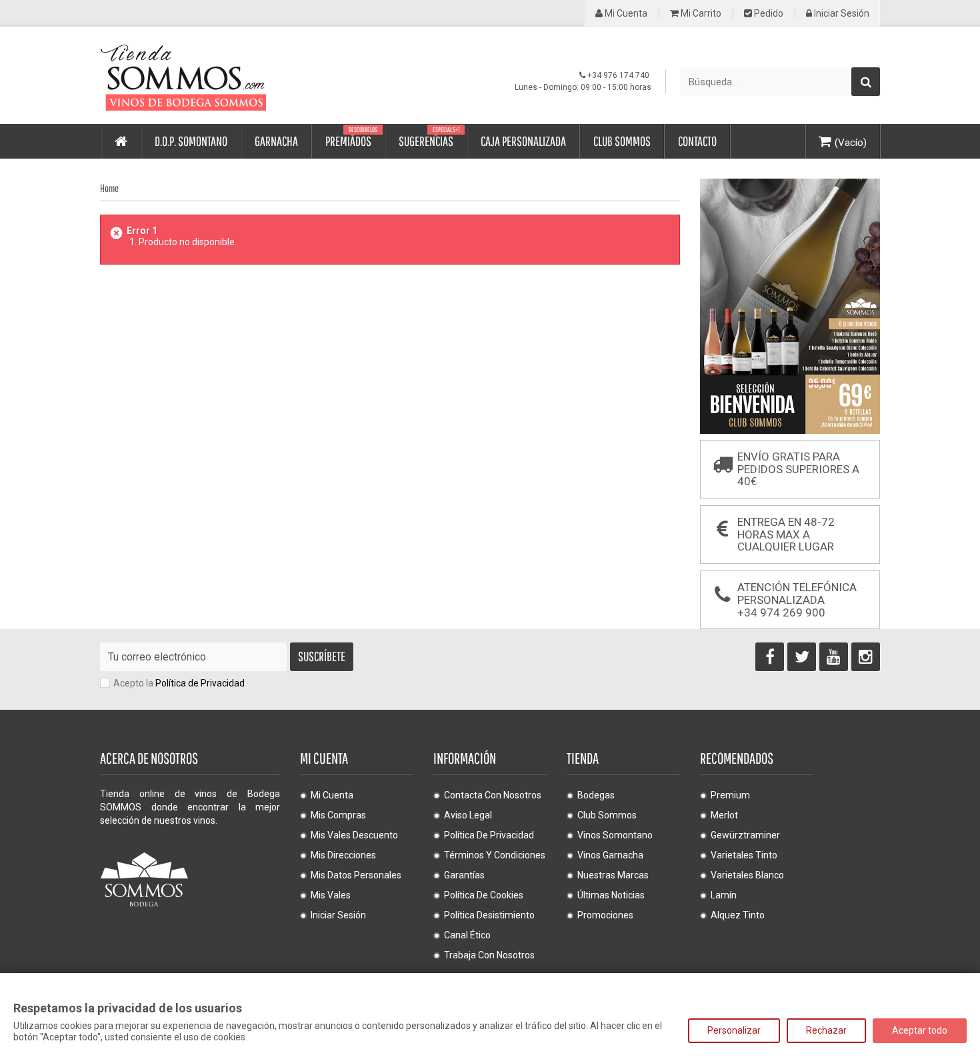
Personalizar (734, 1030)
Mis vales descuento (354, 835)
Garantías (464, 875)
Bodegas (596, 795)
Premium (730, 795)
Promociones (605, 915)
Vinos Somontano (615, 835)
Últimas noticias (611, 895)
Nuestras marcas (613, 875)
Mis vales (331, 895)
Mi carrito (700, 14)
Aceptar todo (919, 1030)
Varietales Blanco (747, 875)
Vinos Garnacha (610, 855)
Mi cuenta (625, 14)
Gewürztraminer (745, 835)
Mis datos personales (356, 875)
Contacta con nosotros (492, 795)
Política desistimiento (489, 915)
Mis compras (338, 815)
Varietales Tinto (744, 855)
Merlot (724, 815)
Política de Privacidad (200, 683)
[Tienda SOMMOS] (223, 75)
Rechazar (826, 1030)
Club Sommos (607, 815)
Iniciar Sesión (840, 14)
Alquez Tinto (738, 915)
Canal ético (467, 935)
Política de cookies (483, 895)
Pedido (767, 14)
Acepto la (179, 683)
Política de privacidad (489, 835)
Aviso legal (468, 815)
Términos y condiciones (494, 855)
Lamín (724, 895)
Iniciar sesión (338, 915)
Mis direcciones (343, 855)
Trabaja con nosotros (489, 955)
